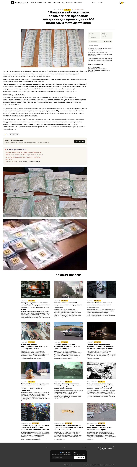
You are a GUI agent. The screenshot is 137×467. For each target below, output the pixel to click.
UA (125, 2)
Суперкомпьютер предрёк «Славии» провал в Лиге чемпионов (98, 63)
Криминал (67, 9)
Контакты (57, 447)
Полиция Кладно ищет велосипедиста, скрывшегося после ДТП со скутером (99, 427)
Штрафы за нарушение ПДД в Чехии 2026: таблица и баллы (23, 152)
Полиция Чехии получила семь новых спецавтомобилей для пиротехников (100, 305)
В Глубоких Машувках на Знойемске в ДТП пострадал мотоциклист (100, 49)
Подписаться (80, 141)
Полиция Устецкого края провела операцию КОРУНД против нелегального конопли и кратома (35, 427)
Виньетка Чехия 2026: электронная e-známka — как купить (23, 157)
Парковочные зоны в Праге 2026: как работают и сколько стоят (24, 154)
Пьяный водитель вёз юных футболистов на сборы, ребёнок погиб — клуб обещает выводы (100, 346)
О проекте (51, 447)
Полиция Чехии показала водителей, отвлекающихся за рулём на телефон (67, 346)
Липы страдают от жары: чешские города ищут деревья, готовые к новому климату (100, 59)
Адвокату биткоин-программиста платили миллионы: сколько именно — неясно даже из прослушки (35, 387)
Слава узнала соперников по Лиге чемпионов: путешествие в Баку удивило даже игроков (100, 54)
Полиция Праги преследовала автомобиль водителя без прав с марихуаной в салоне (67, 386)
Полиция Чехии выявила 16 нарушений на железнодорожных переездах (68, 305)
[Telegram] (112, 448)
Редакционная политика (67, 447)
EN (123, 2)
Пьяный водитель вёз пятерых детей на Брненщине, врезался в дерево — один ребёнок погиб (100, 386)
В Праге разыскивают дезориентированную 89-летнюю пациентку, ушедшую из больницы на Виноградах (99, 69)
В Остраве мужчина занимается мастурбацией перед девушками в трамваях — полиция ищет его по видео (35, 306)
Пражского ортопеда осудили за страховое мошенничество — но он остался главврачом (68, 427)
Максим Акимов (79, 9)
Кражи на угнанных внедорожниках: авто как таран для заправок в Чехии (34, 346)
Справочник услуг (11, 161)
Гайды (46, 447)
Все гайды (9, 159)
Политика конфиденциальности (83, 447)
